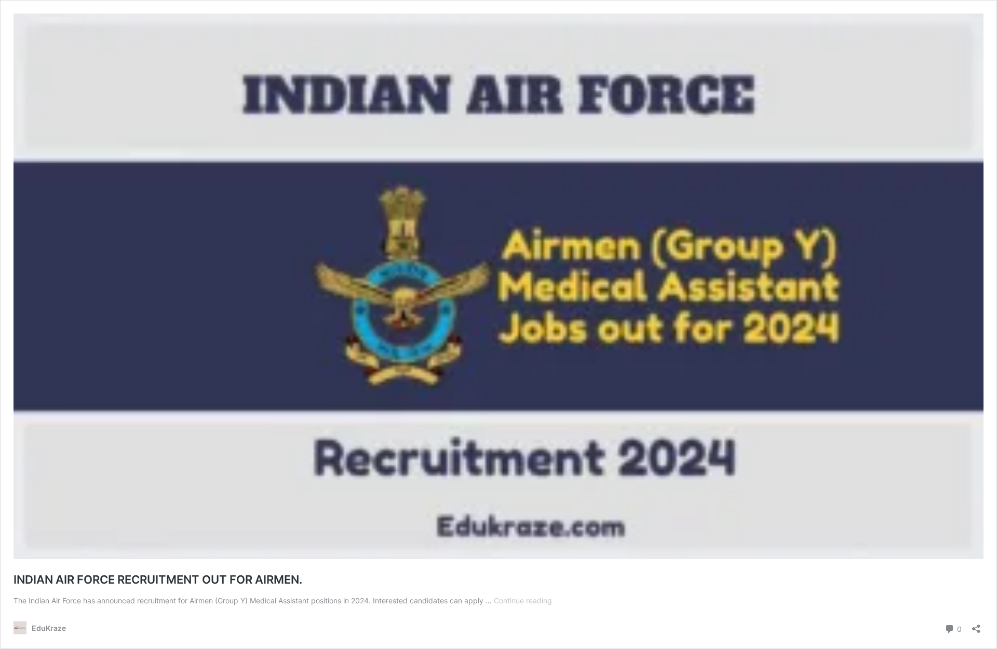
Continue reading (523, 600)
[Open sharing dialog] (976, 625)
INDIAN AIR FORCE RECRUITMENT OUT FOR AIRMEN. (158, 579)
